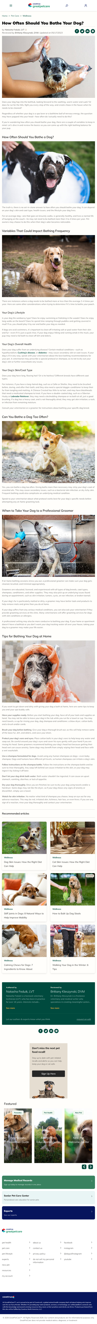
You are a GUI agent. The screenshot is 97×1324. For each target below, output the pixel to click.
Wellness (27, 16)
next (91, 1167)
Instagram (68, 1248)
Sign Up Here (48, 1073)
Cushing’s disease (26, 352)
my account (7, 1276)
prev (84, 1167)
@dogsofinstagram (73, 1253)
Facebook (68, 1242)
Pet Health (6, 1242)
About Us (37, 1242)
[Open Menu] (11, 5)
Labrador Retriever (20, 396)
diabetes (42, 352)
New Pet (5, 1265)
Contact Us (37, 1248)
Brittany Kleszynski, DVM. (27, 32)
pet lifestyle (7, 1253)
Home (5, 16)
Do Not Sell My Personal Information (43, 1261)
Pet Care (15, 16)
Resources (6, 1270)
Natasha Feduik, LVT (15, 29)
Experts (5, 1259)
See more (10, 1008)
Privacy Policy (39, 1253)
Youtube (67, 1259)
